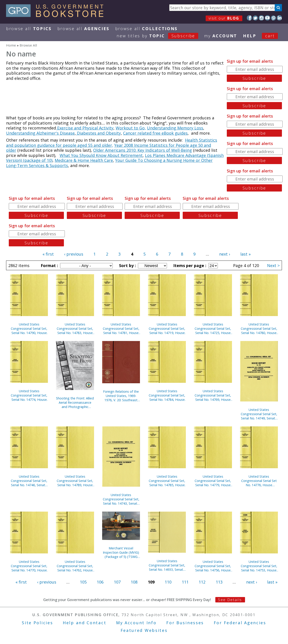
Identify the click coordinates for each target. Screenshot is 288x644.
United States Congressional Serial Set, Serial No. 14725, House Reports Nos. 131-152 (213, 328)
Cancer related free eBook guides (155, 133)
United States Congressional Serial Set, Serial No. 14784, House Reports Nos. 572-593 (167, 395)
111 (185, 582)
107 (117, 582)
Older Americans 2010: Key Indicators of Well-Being (142, 150)
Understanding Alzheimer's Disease (40, 133)
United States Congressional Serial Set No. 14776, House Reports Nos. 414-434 (259, 480)
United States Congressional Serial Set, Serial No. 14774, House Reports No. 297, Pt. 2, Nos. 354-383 (29, 395)
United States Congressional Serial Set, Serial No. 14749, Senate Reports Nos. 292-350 (259, 414)
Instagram (261, 17)
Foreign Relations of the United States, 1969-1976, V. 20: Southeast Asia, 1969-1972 (121, 395)
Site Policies (37, 622)
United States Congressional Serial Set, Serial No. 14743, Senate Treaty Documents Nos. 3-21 (121, 499)
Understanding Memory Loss (175, 128)
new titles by (156, 35)
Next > (273, 265)
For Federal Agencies (240, 622)
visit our (224, 18)
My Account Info (136, 622)
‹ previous (73, 254)
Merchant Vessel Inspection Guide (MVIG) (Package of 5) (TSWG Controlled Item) (121, 552)
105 (83, 582)
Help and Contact (84, 622)
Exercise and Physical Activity (84, 128)
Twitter (255, 17)
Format (49, 265)
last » (245, 254)
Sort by (127, 265)
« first (48, 254)
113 (219, 582)
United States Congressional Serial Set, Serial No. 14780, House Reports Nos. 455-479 (259, 328)
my (220, 35)
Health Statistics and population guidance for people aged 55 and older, (111, 142)
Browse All (29, 28)
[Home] (57, 15)
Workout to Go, (131, 128)
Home (11, 45)
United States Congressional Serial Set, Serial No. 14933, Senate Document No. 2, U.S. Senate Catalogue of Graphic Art (167, 565)
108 (134, 582)
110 (168, 582)
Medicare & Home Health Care (84, 160)
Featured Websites (144, 630)
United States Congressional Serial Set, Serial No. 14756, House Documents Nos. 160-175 (213, 565)
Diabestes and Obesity (98, 133)
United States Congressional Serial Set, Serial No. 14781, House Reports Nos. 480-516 (121, 328)
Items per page (189, 265)
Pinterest (273, 17)
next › (224, 254)
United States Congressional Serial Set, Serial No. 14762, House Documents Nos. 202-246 (75, 565)
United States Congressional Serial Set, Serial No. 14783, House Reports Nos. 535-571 (75, 328)
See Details (230, 599)
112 (202, 582)
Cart (270, 35)
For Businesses (185, 622)
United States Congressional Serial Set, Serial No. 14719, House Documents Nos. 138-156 (167, 328)
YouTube (267, 17)
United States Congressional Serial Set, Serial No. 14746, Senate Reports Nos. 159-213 (29, 480)
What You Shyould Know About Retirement (101, 155)
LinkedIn (279, 17)
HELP (249, 35)
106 (100, 582)
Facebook (249, 17)
